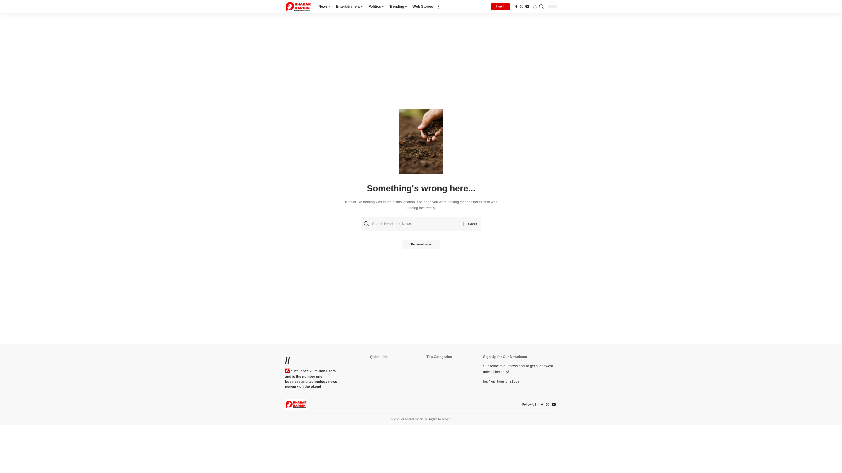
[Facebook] (516, 6)
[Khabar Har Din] (298, 6)
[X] (521, 6)
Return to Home (421, 244)
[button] (439, 6)
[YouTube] (527, 6)
